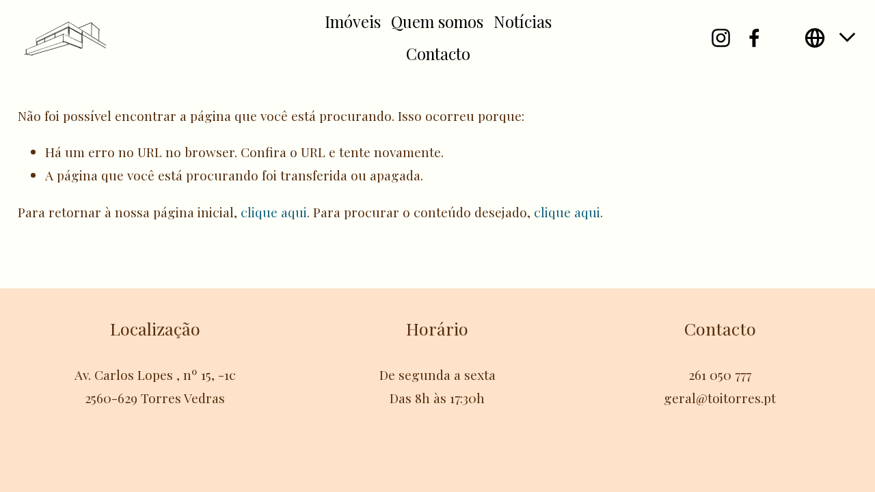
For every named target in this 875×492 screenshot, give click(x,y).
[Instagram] (721, 38)
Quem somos (437, 21)
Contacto (438, 53)
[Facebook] (754, 38)
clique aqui (274, 212)
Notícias (523, 21)
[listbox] (831, 37)
